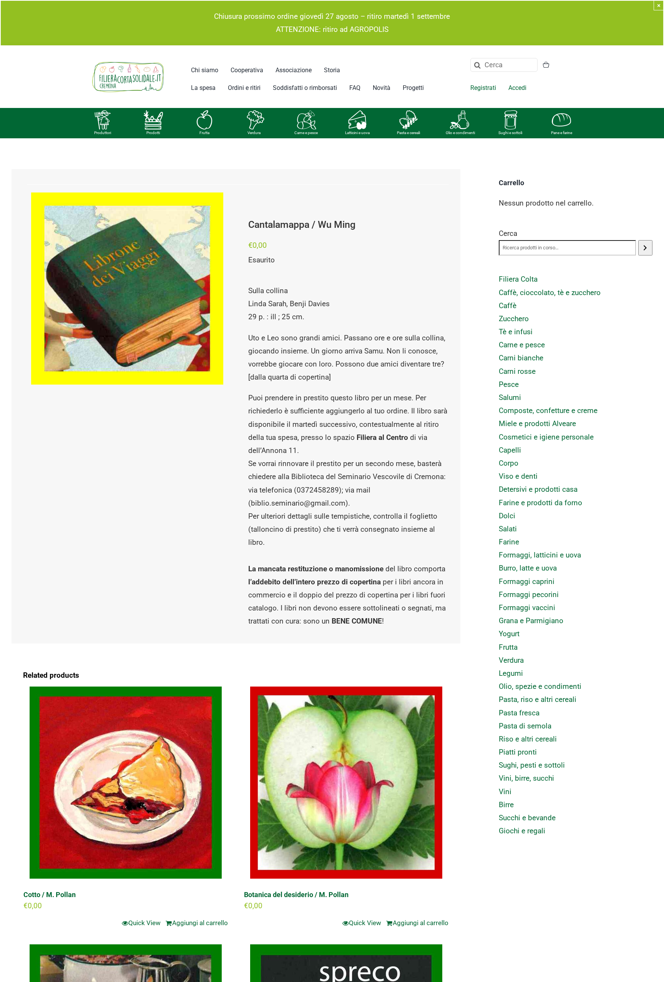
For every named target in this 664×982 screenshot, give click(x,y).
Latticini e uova (357, 133)
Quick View (144, 923)
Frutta (204, 133)
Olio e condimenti (460, 133)
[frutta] (204, 113)
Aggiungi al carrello (200, 923)
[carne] (306, 113)
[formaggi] (357, 113)
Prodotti (153, 133)
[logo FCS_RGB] (128, 60)
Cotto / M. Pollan (49, 895)
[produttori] (102, 113)
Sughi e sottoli (510, 133)
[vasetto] (510, 113)
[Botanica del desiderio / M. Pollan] (346, 783)
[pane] (561, 113)
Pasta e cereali (408, 133)
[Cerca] (645, 247)
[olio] (459, 113)
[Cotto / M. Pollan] (125, 783)
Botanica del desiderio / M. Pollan (296, 895)
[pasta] (408, 113)
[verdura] (255, 113)
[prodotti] (153, 113)
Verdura (254, 133)
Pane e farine (561, 133)
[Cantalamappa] (127, 288)
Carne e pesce (306, 133)
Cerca (508, 233)
